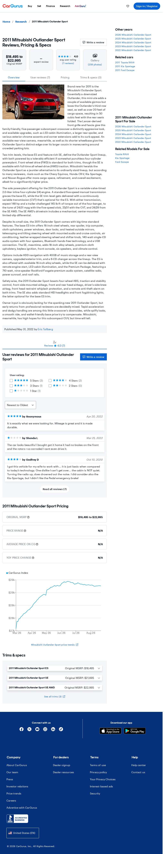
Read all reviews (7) (55, 489)
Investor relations (17, 786)
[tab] (54, 343)
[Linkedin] (53, 730)
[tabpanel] (54, 423)
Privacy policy (98, 772)
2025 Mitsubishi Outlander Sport (133, 38)
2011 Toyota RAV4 (124, 62)
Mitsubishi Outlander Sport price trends (53, 644)
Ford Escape (122, 161)
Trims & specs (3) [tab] (90, 77)
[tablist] (54, 77)
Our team (12, 772)
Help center (138, 765)
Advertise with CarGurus (21, 807)
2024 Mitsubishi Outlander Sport (133, 42)
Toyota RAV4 (122, 154)
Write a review (95, 42)
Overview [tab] (14, 77)
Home (6, 21)
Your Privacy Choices (103, 779)
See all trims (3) (53, 696)
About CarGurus (16, 765)
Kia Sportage (122, 158)
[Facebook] (21, 730)
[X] (29, 730)
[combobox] (22, 833)
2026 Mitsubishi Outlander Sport (133, 34)
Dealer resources (63, 772)
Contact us (138, 772)
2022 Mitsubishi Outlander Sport (133, 50)
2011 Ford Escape (124, 70)
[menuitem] (30, 6)
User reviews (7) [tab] (40, 77)
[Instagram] (45, 730)
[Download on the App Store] (110, 731)
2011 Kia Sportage (125, 66)
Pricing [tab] (65, 77)
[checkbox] (11, 380)
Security (95, 793)
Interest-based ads (101, 786)
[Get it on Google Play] (135, 731)
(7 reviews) (68, 63)
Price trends (13, 793)
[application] (54, 603)
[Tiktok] (61, 730)
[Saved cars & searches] (128, 6)
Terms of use (98, 765)
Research (21, 21)
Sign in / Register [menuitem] (147, 6)
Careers (11, 800)
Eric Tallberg (45, 329)
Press (9, 779)
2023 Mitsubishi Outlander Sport (133, 46)
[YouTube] (37, 730)
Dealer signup (61, 765)
